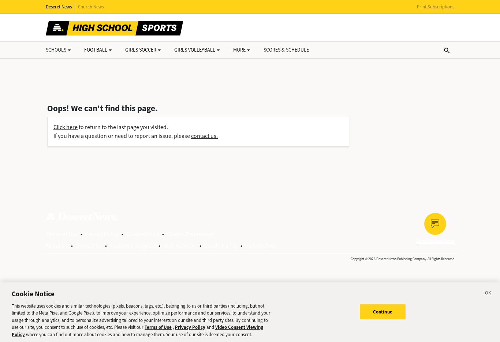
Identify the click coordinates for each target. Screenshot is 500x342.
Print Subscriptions (435, 7)
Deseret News (59, 7)
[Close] (488, 294)
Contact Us (89, 245)
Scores (286, 49)
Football (95, 49)
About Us (57, 245)
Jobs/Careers (180, 245)
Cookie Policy (142, 234)
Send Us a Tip (221, 245)
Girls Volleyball (194, 49)
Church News (91, 7)
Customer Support (133, 245)
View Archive (260, 245)
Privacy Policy (102, 234)
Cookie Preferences (191, 234)
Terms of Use (62, 234)
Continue (382, 311)
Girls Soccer (140, 49)
